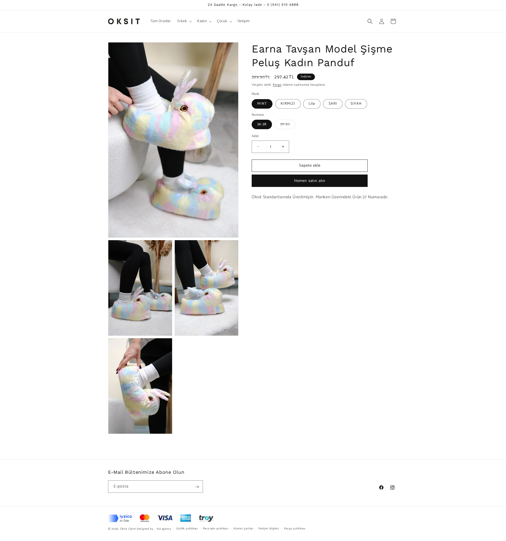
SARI (333, 104)
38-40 (287, 125)
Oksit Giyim (128, 528)
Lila (312, 104)
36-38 (261, 124)
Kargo (277, 84)
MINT (262, 104)
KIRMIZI (288, 104)
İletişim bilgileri (268, 528)
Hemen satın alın (309, 180)
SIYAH (356, 104)
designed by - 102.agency (154, 528)
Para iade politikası (215, 528)
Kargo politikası (294, 528)
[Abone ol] (197, 487)
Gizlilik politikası (187, 528)
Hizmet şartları (243, 528)
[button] (184, 21)
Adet (255, 136)
